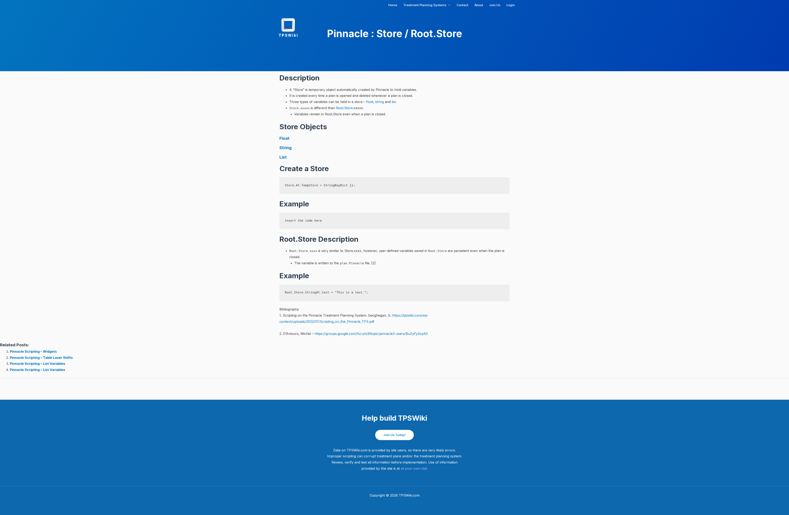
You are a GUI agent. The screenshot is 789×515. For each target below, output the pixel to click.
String (285, 147)
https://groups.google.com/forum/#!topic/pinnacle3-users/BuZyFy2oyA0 (371, 334)
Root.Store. (345, 108)
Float (284, 138)
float (369, 102)
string (379, 102)
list (394, 102)
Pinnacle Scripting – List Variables (37, 364)
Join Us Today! (394, 435)
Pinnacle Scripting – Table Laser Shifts (41, 358)
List (283, 157)
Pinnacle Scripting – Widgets (33, 351)
